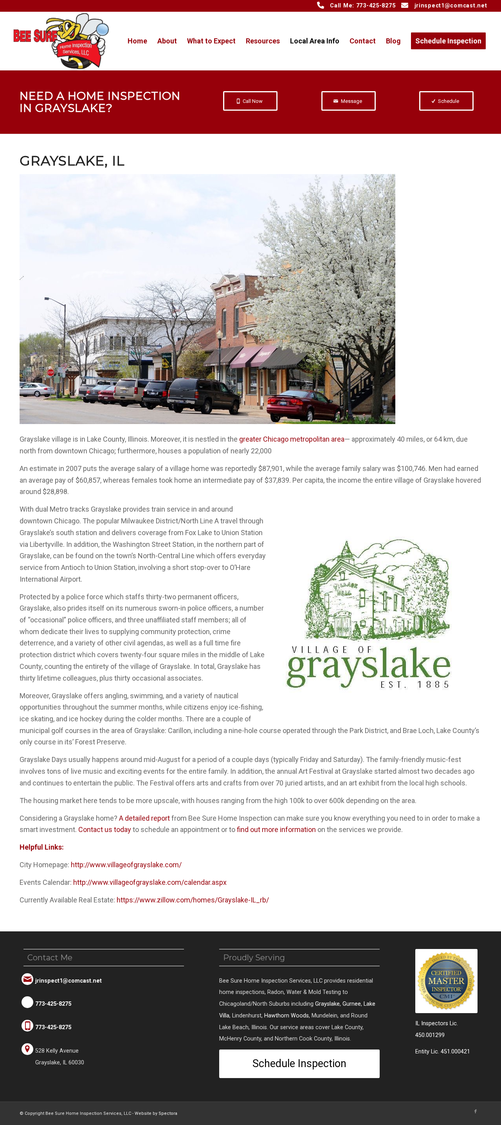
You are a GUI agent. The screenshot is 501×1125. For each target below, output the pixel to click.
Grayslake (327, 1004)
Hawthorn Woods (286, 1015)
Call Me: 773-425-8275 (362, 5)
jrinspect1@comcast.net (450, 5)
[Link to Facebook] (475, 1112)
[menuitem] (137, 41)
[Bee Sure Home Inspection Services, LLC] (61, 41)
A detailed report (144, 818)
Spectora (168, 1113)
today (104, 829)
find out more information (276, 829)
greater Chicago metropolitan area (291, 439)
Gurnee (351, 1004)
